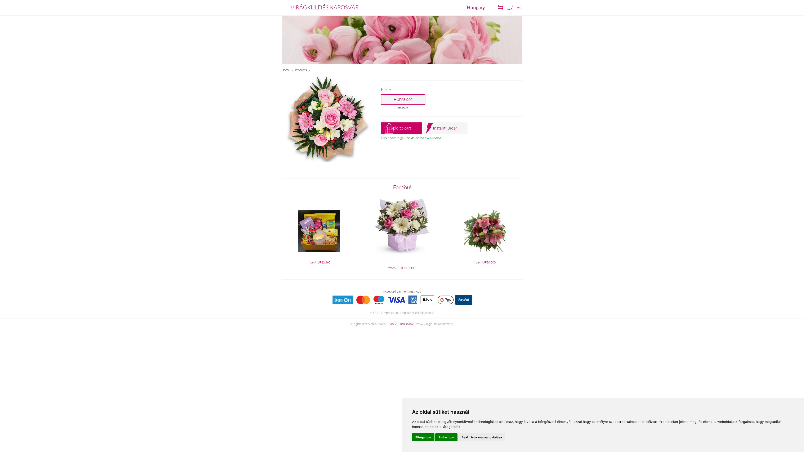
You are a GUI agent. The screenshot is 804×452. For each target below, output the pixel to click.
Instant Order (445, 128)
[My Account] (518, 7)
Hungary (476, 7)
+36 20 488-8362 (401, 324)
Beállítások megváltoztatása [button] (482, 437)
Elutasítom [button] (446, 437)
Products (301, 70)
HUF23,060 (403, 99)
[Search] (510, 7)
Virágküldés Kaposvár (325, 7)
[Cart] (500, 7)
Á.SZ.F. (374, 313)
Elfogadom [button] (423, 437)
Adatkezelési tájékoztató (418, 313)
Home (286, 70)
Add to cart (401, 128)
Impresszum (391, 313)
